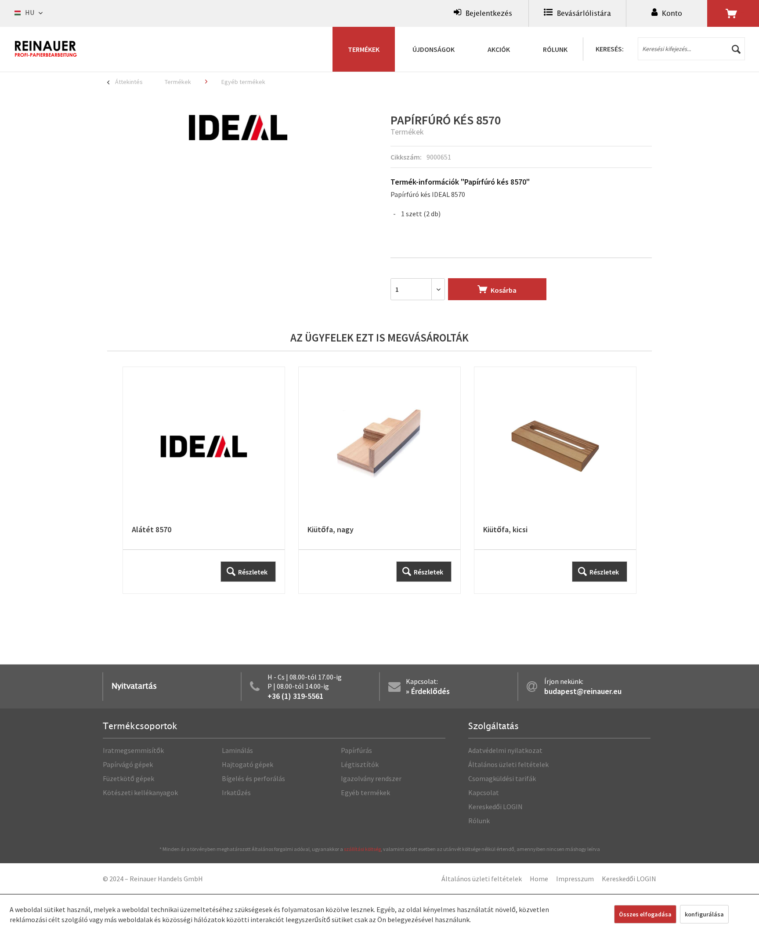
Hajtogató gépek (247, 764)
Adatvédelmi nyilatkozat (505, 750)
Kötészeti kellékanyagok (140, 792)
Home (539, 878)
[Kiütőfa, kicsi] (555, 480)
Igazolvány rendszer (371, 778)
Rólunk (479, 820)
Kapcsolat (483, 792)
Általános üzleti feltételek (508, 764)
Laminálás (237, 750)
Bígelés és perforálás (253, 778)
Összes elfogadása (645, 914)
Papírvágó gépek (128, 764)
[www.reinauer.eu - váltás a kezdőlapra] (46, 49)
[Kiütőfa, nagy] (379, 480)
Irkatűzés (236, 792)
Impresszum (575, 878)
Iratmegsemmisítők (133, 750)
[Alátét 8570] (204, 480)
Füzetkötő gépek (128, 778)
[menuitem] (483, 13)
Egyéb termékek (365, 792)
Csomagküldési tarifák (502, 778)
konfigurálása (704, 914)
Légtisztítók (360, 764)
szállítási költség (362, 849)
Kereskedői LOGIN (495, 806)
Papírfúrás (356, 750)
